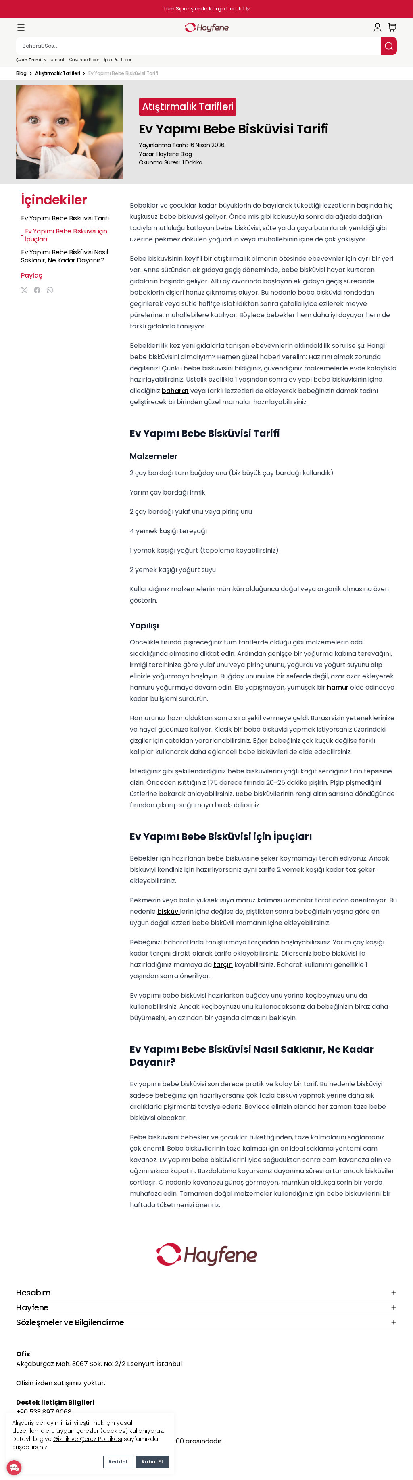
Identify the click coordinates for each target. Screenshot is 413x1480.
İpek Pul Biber (117, 60)
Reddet (118, 1461)
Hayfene (32, 1307)
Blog (21, 73)
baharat (175, 390)
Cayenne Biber (84, 60)
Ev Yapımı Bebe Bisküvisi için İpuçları (66, 235)
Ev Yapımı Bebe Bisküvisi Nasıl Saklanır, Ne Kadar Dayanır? (64, 256)
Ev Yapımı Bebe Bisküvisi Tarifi (65, 218)
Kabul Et (152, 1461)
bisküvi (168, 911)
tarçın (223, 964)
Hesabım (33, 1292)
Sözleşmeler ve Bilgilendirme (70, 1322)
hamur (337, 687)
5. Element (54, 60)
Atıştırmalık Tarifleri (57, 73)
